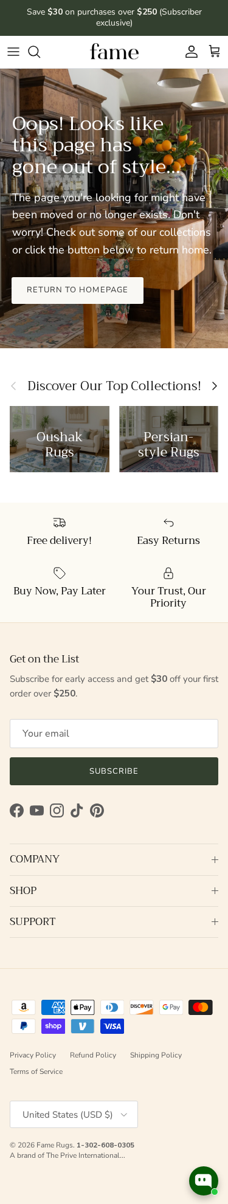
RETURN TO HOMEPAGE (77, 289)
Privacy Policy (33, 1055)
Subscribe (114, 771)
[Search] (40, 51)
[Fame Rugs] (114, 52)
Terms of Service (36, 1071)
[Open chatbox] (203, 1180)
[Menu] (13, 51)
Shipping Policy (156, 1055)
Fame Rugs (54, 1145)
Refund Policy (93, 1055)
